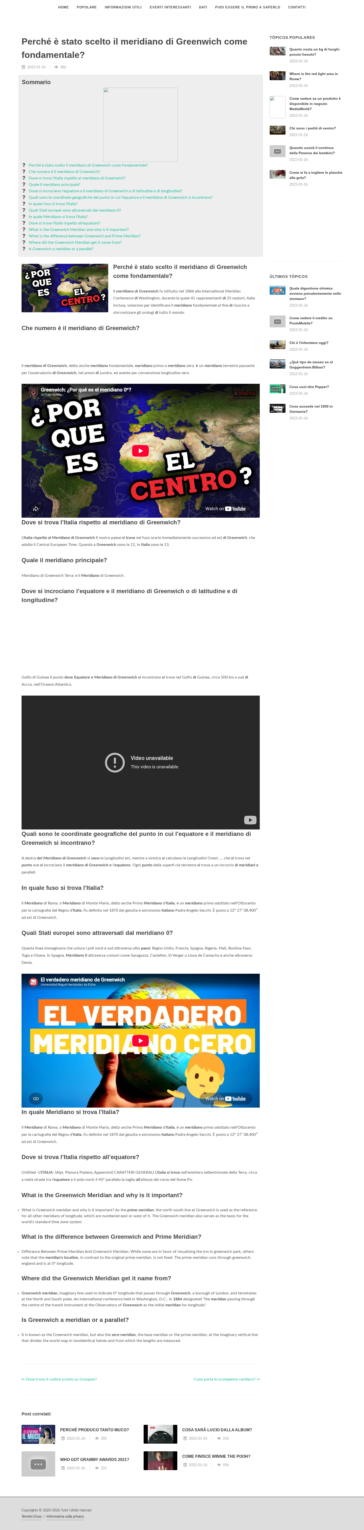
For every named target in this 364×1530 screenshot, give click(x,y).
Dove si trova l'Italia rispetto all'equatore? (64, 223)
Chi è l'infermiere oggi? (309, 343)
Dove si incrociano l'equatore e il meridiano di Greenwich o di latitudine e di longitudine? (105, 191)
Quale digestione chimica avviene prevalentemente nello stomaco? (315, 293)
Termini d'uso (32, 1516)
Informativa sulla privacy (65, 1516)
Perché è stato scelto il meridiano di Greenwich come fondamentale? (88, 165)
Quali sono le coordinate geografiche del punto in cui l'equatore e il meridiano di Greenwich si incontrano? (121, 197)
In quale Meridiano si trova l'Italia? (58, 217)
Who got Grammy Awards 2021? (94, 1459)
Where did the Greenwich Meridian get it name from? (75, 242)
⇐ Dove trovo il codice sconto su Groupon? (59, 1379)
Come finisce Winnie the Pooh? (216, 1456)
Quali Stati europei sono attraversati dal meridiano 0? (75, 210)
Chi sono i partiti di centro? (312, 128)
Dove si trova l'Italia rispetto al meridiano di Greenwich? (77, 178)
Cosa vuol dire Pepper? (309, 387)
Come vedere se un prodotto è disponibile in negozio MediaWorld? (315, 104)
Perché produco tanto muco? (94, 1430)
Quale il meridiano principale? (54, 185)
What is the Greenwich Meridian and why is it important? (79, 230)
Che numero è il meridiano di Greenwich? (64, 172)
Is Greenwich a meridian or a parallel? (61, 249)
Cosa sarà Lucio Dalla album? (217, 1430)
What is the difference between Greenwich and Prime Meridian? (85, 236)
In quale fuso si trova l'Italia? (53, 204)
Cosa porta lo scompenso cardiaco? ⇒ (227, 1379)
